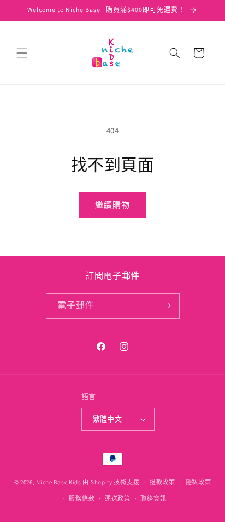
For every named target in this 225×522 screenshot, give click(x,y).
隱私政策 (198, 482)
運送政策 (118, 498)
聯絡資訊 (153, 498)
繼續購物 (112, 205)
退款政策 (162, 482)
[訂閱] (167, 306)
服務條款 (81, 498)
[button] (22, 53)
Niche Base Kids (58, 481)
